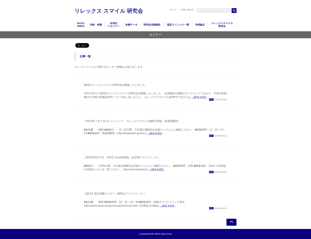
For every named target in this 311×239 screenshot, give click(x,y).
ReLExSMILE (81, 24)
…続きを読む (199, 97)
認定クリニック (178, 24)
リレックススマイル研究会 (222, 24)
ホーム (173, 9)
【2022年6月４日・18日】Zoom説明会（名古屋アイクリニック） (122, 157)
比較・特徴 (96, 24)
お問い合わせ (187, 9)
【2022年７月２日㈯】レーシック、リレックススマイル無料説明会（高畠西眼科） (132, 121)
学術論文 (200, 24)
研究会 (152, 24)
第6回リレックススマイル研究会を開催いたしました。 (116, 85)
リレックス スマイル (109, 11)
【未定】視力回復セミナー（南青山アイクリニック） (115, 193)
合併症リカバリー (114, 24)
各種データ (131, 24)
